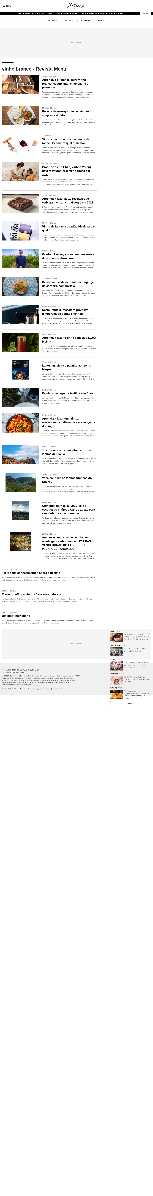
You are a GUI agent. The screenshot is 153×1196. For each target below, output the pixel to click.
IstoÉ (20, 13)
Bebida (101, 21)
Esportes (75, 13)
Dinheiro (28, 13)
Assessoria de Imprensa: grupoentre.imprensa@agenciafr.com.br (42, 689)
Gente (58, 13)
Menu (84, 13)
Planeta (66, 13)
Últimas (69, 21)
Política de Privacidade (10, 689)
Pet (121, 13)
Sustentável (113, 13)
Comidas (85, 21)
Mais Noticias (130, 703)
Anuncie (145, 13)
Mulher (102, 13)
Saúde (50, 13)
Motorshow (93, 13)
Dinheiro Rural (39, 13)
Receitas (52, 21)
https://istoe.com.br (9, 685)
